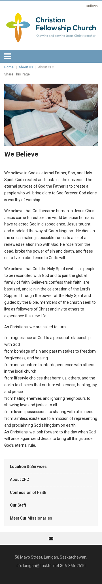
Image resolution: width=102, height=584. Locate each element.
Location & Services (28, 466)
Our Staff (18, 505)
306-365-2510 (73, 565)
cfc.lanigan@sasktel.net (37, 565)
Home (9, 67)
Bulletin (92, 6)
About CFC (19, 479)
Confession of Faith (28, 492)
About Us (25, 67)
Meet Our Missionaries (31, 518)
